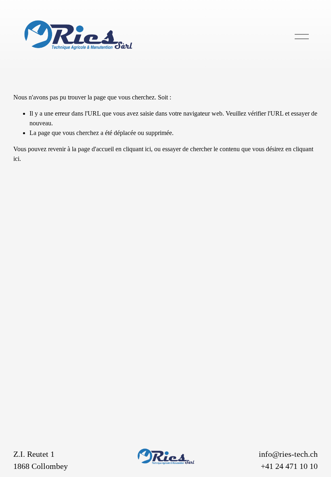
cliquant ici (137, 149)
